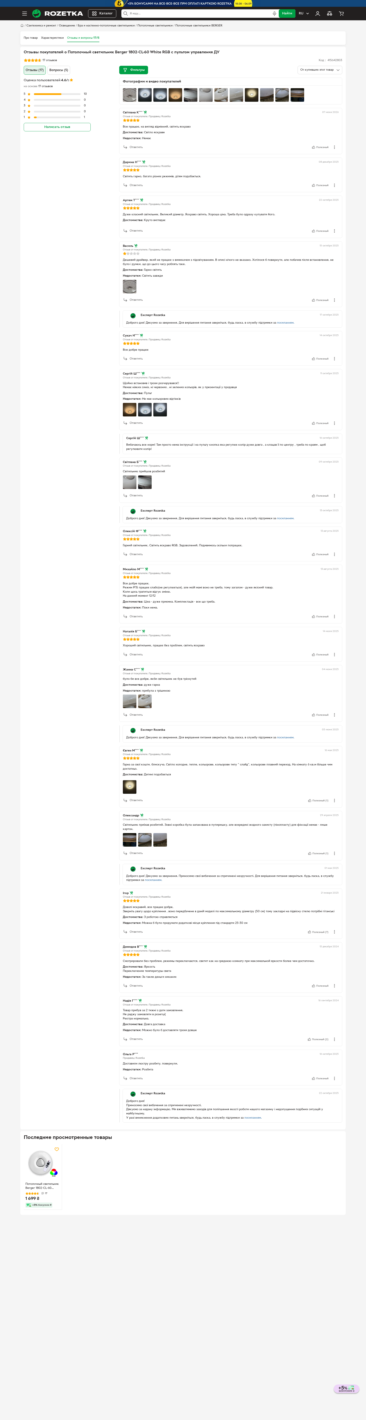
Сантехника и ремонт (41, 25)
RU (301, 13)
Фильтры (137, 70)
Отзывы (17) (35, 70)
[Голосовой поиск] (274, 13)
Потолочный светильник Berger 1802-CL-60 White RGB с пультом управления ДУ (42, 1186)
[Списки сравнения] (329, 13)
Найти (287, 13)
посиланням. (285, 322)
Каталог (106, 13)
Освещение (67, 25)
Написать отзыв (57, 127)
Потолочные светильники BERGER (198, 25)
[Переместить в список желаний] (56, 1149)
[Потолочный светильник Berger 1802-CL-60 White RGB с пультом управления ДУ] (42, 1163)
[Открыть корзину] (341, 13)
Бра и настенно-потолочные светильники (106, 25)
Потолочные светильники (155, 25)
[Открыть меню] (24, 13)
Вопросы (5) (58, 70)
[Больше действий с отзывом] (334, 147)
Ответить (136, 147)
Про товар (31, 38)
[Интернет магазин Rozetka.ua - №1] (57, 13)
